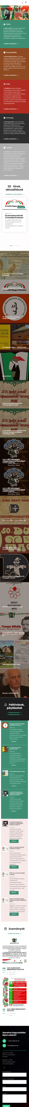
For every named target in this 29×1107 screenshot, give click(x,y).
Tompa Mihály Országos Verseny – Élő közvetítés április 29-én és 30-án (14, 634)
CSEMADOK (6, 9)
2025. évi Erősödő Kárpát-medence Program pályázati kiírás (18, 900)
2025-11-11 (12, 851)
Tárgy (4, 1086)
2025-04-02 (12, 904)
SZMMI (18, 9)
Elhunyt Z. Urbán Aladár (10, 693)
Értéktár (21, 207)
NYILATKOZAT (6, 376)
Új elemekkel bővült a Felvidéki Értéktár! (14, 216)
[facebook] (4, 1067)
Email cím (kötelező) (8, 1079)
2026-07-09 (12, 727)
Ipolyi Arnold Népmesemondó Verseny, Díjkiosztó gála (12, 404)
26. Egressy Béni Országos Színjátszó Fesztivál (11, 317)
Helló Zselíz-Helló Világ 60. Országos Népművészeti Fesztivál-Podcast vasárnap (14, 461)
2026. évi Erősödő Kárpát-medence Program (17, 847)
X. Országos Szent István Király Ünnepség (12, 274)
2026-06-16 (12, 751)
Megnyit (14, 741)
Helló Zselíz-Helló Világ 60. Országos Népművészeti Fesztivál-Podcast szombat (14, 489)
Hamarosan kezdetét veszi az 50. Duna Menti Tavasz (13, 577)
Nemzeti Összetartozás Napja (12, 607)
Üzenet (4, 1093)
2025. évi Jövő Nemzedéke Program (17, 873)
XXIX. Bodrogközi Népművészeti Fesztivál (15, 969)
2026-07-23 (8, 213)
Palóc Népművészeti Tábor (11, 664)
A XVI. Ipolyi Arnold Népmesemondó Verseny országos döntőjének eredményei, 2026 (14, 432)
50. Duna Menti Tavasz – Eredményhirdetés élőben (11, 548)
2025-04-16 (12, 877)
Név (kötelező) (6, 1072)
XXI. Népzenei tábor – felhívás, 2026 (14, 347)
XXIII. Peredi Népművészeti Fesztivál (16, 1010)
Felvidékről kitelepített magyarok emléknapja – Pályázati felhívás (17, 793)
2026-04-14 (12, 774)
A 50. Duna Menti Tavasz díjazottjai (14, 520)
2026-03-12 (12, 797)
